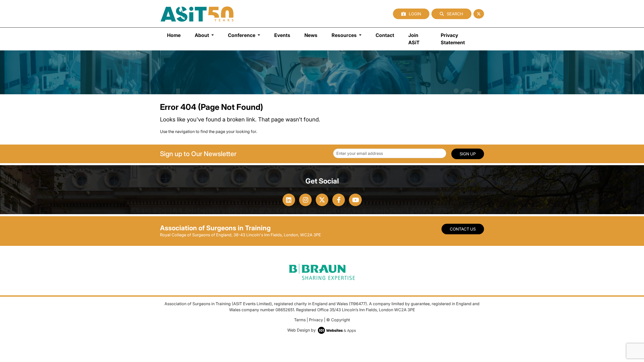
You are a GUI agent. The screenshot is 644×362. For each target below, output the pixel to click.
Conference (242, 35)
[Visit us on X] (322, 200)
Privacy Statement (453, 39)
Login (414, 13)
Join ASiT (414, 39)
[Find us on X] (478, 14)
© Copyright (338, 319)
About (202, 35)
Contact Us (463, 229)
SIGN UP (468, 153)
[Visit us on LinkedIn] (289, 200)
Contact (385, 35)
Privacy (316, 319)
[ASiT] (197, 13)
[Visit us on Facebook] (338, 200)
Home (174, 35)
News (310, 35)
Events (282, 35)
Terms (300, 319)
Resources (345, 35)
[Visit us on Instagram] (305, 200)
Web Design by (302, 330)
